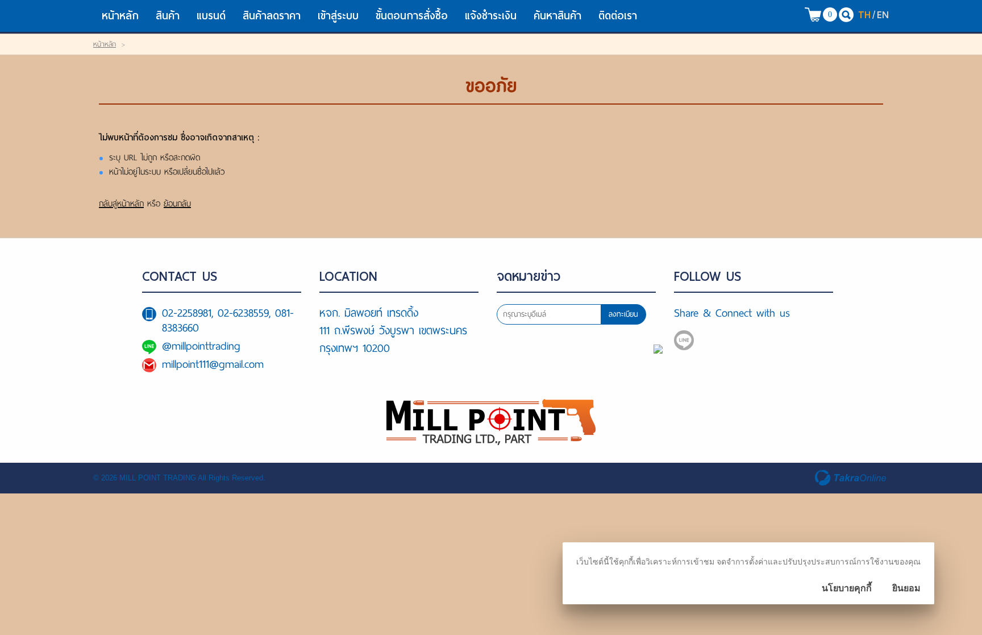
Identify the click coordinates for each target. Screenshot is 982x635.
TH (864, 14)
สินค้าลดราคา (272, 15)
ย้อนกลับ (177, 203)
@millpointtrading (201, 346)
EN (883, 14)
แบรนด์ (211, 15)
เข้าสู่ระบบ (338, 15)
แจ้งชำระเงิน (491, 15)
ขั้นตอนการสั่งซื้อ (412, 15)
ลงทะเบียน (623, 314)
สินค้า (168, 15)
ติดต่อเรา (617, 15)
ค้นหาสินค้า (557, 15)
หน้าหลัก (120, 15)
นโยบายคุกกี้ (847, 588)
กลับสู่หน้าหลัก (121, 203)
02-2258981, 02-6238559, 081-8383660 (228, 320)
